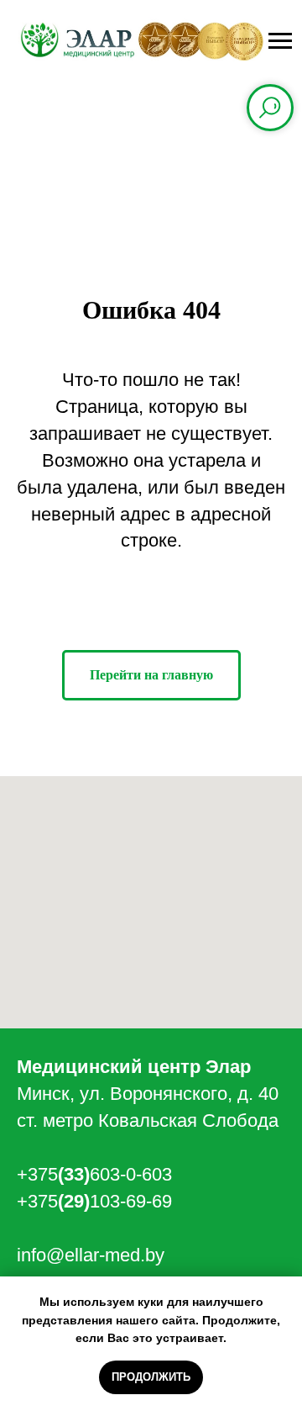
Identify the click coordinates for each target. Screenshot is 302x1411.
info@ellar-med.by (90, 1255)
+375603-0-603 (94, 1174)
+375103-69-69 (94, 1201)
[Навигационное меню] (280, 41)
